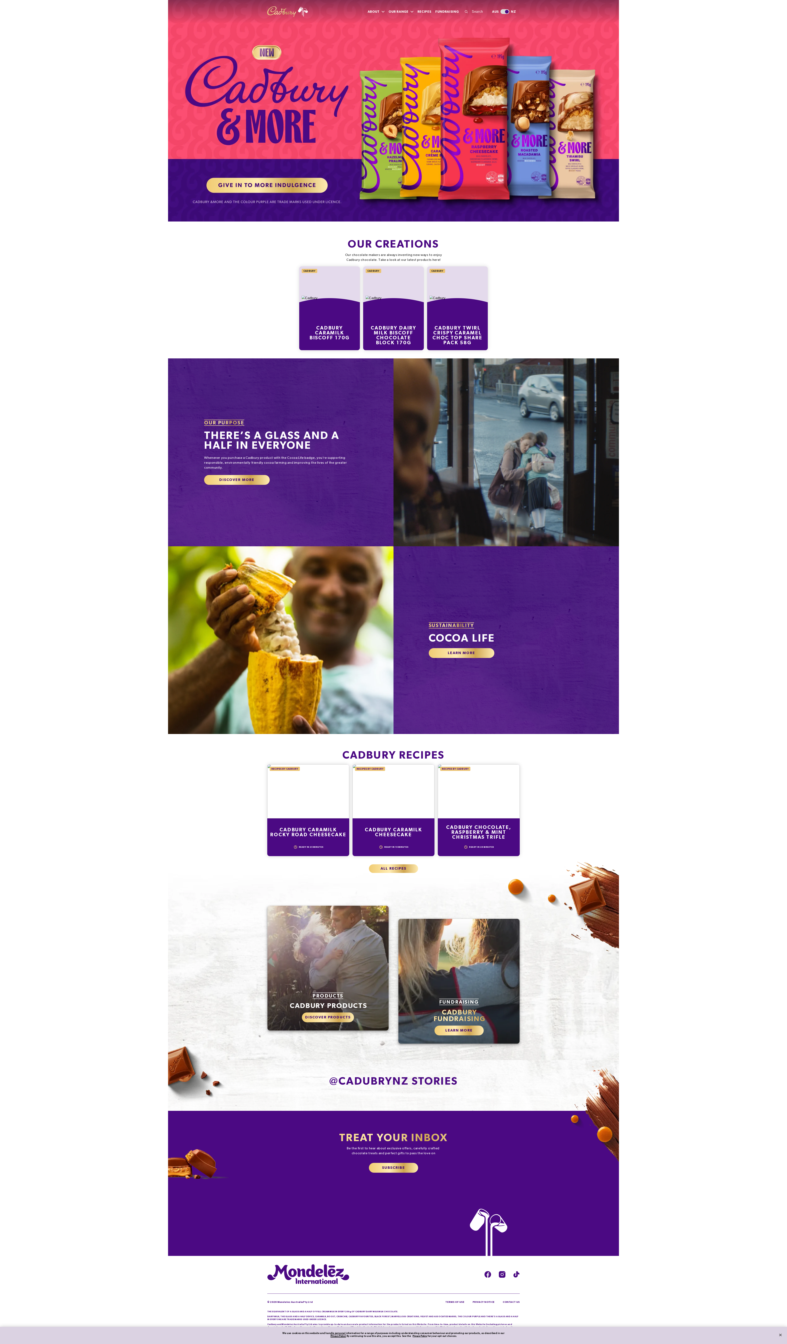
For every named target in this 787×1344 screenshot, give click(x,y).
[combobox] (476, 11)
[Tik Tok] (516, 1278)
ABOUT (374, 11)
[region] (393, 1335)
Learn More (461, 657)
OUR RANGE (398, 11)
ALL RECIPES (393, 872)
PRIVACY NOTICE (484, 1306)
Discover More (236, 484)
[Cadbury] (287, 11)
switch (504, 11)
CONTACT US (511, 1306)
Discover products (328, 1021)
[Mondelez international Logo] (308, 1278)
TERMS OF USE (454, 1306)
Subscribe (393, 1172)
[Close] (780, 1334)
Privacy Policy (338, 1336)
